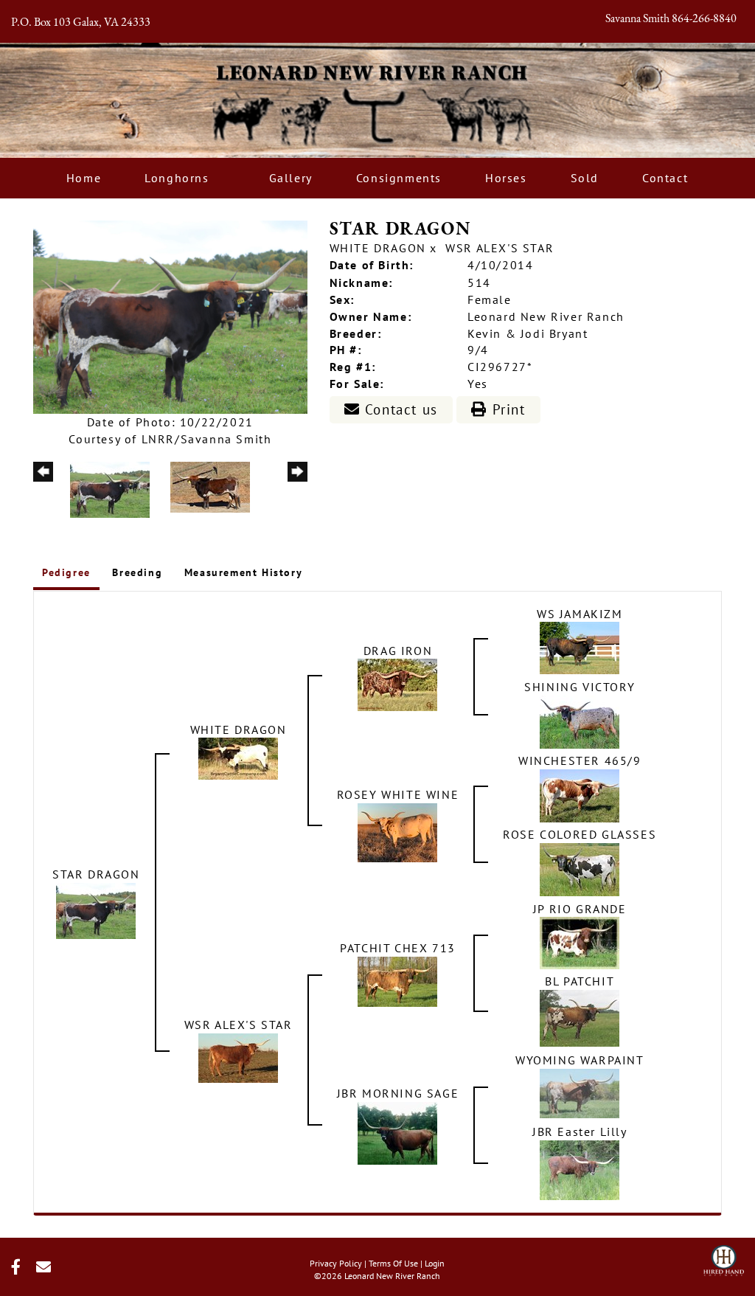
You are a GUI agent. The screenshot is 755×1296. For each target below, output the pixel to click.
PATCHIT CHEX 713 (398, 947)
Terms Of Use (393, 1263)
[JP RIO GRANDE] (579, 942)
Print (506, 409)
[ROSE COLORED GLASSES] (579, 868)
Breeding (137, 572)
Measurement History (243, 572)
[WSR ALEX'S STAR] (238, 1057)
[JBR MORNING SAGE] (397, 1132)
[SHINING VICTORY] (579, 720)
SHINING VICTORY (579, 686)
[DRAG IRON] (397, 683)
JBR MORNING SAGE (398, 1093)
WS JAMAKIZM (580, 613)
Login (435, 1263)
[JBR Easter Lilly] (579, 1169)
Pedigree (66, 572)
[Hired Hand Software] (723, 1256)
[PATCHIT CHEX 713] (397, 980)
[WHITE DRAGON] (238, 757)
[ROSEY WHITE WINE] (397, 831)
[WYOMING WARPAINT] (579, 1092)
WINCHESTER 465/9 (579, 760)
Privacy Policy (336, 1263)
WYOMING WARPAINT (579, 1060)
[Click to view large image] (170, 315)
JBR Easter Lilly (579, 1131)
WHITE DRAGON (378, 247)
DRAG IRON (397, 650)
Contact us (399, 409)
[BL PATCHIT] (579, 1017)
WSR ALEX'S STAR (499, 247)
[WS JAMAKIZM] (579, 647)
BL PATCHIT (579, 981)
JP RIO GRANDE (580, 908)
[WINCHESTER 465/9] (579, 794)
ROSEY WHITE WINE (398, 794)
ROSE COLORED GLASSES (579, 834)
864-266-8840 (704, 19)
